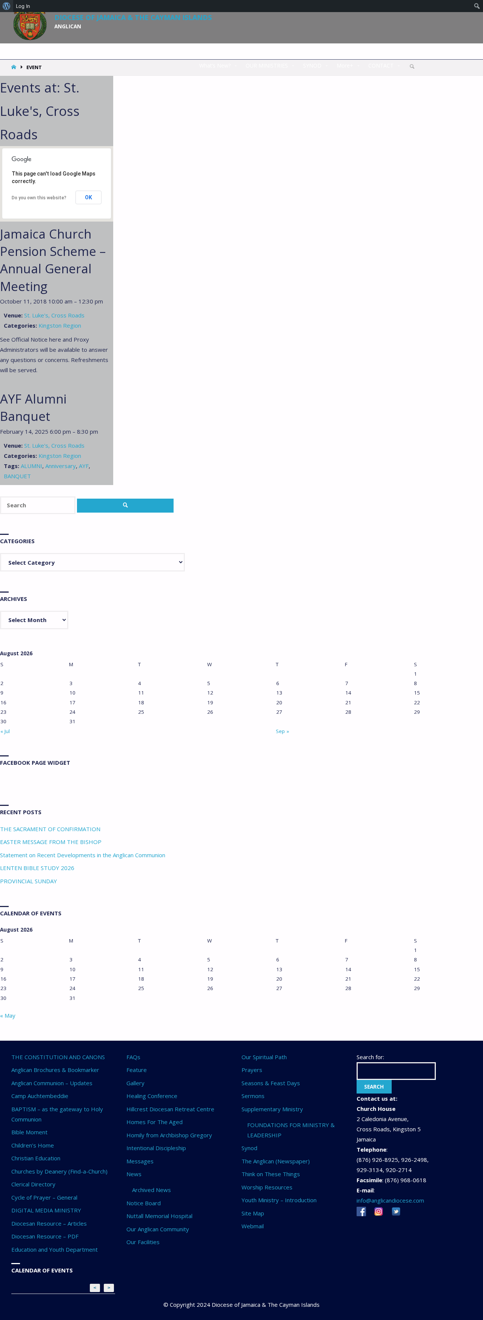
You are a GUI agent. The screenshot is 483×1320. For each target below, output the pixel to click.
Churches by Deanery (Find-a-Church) (59, 1171)
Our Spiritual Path (264, 1057)
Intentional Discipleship (156, 1148)
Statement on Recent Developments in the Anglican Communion (82, 855)
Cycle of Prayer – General (44, 1197)
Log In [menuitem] (23, 6)
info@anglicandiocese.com (390, 1200)
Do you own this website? (39, 197)
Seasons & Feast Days (271, 1083)
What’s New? (215, 65)
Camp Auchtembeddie (39, 1096)
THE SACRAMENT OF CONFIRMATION (50, 829)
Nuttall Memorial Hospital (159, 1216)
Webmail (253, 1226)
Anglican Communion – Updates (51, 1083)
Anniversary (60, 466)
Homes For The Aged (154, 1122)
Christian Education (35, 1158)
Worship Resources (267, 1187)
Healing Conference (151, 1096)
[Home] (14, 67)
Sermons (253, 1096)
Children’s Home (32, 1145)
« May (7, 1015)
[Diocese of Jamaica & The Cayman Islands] (30, 19)
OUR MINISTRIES (267, 65)
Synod (249, 1148)
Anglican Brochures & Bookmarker (55, 1070)
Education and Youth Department (54, 1249)
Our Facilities (143, 1242)
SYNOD (312, 65)
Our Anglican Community (157, 1229)
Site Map (253, 1213)
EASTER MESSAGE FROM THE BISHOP (51, 842)
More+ (345, 65)
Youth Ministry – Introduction (279, 1200)
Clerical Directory (33, 1184)
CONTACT (381, 65)
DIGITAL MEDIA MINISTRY (46, 1210)
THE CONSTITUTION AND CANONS (58, 1057)
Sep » (282, 731)
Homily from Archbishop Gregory (169, 1135)
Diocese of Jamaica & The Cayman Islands (133, 17)
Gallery (135, 1083)
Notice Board (143, 1203)
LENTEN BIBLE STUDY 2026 (37, 868)
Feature (136, 1070)
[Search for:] (38, 505)
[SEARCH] (125, 506)
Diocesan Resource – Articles (49, 1223)
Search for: (370, 1057)
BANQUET (17, 476)
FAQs (133, 1057)
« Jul (5, 731)
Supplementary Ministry (272, 1109)
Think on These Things (271, 1174)
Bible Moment (29, 1132)
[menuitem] (6, 6)
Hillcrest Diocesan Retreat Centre (170, 1109)
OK (88, 197)
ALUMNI (31, 466)
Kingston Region (59, 325)
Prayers (252, 1070)
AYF (84, 466)
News (134, 1174)
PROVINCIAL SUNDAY (28, 881)
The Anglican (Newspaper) (276, 1161)
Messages (140, 1161)
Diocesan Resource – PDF (44, 1236)
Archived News (151, 1190)
